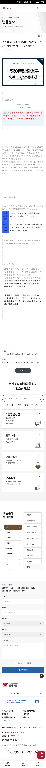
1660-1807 (40, 2)
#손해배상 (10, 405)
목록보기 (23, 371)
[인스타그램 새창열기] (36, 752)
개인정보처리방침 (29, 711)
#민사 (31, 405)
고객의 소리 (6, 720)
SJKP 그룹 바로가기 (11, 693)
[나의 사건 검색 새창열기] (10, 752)
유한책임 (26, 714)
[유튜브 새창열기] (29, 752)
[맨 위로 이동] (42, 676)
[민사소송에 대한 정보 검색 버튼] (39, 398)
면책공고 (5, 714)
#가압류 (25, 405)
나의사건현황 (27, 2)
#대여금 (18, 405)
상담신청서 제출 (23, 670)
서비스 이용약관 (7, 711)
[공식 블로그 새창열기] (16, 752)
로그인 (18, 2)
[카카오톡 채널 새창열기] (23, 752)
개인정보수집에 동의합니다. (24, 663)
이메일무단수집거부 (8, 717)
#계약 (37, 405)
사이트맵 (26, 717)
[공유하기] (42, 35)
